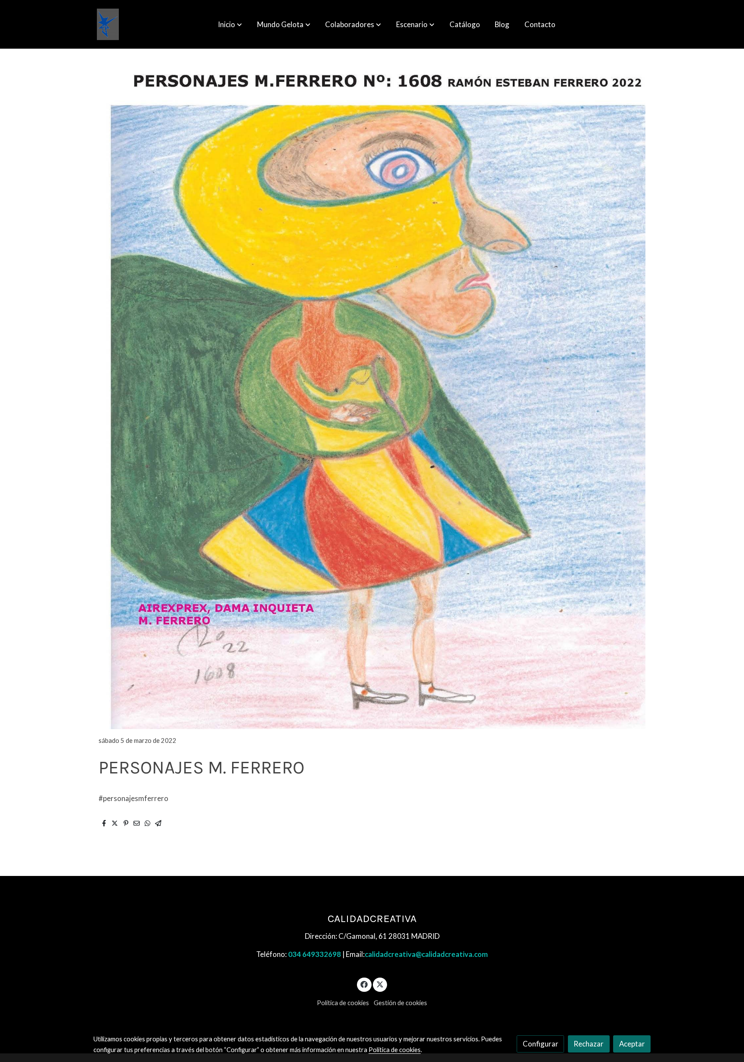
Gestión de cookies (400, 1002)
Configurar (540, 1043)
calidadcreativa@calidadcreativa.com (426, 954)
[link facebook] (364, 983)
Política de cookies (343, 1002)
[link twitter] (380, 983)
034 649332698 (314, 954)
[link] (108, 24)
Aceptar (632, 1043)
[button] (230, 24)
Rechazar (589, 1043)
